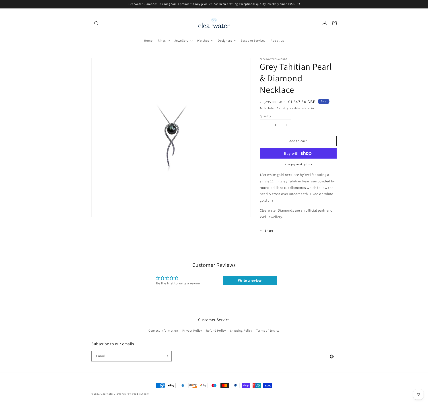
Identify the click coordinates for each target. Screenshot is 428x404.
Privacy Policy (192, 331)
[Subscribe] (166, 356)
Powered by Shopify (138, 393)
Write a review (249, 280)
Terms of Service (268, 331)
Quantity (265, 116)
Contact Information (163, 331)
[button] (96, 23)
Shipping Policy (241, 331)
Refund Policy (216, 331)
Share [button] (269, 231)
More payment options (298, 164)
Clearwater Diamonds (113, 393)
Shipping (282, 108)
